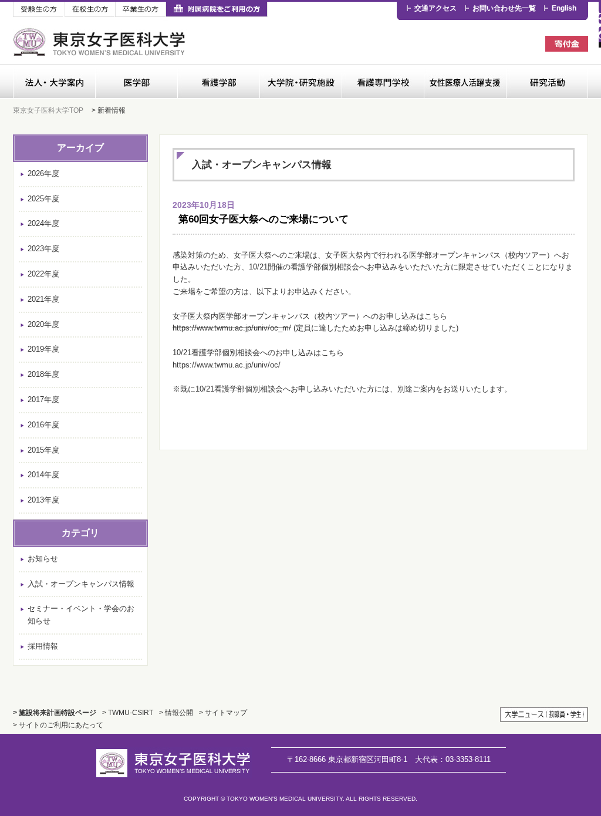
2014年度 (43, 474)
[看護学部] (218, 81)
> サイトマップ (223, 712)
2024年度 (43, 223)
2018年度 (43, 374)
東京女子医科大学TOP (48, 110)
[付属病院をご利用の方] (217, 10)
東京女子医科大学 (100, 42)
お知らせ (43, 558)
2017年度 (43, 399)
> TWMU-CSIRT (127, 712)
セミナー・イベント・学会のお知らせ (81, 614)
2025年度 (43, 198)
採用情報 (43, 646)
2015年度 (43, 450)
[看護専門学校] (383, 81)
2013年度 (43, 499)
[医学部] (136, 81)
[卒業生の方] (140, 10)
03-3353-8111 (453, 759)
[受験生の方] (39, 10)
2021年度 (43, 299)
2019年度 (43, 349)
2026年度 (43, 173)
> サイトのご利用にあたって (58, 725)
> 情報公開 (176, 712)
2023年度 (43, 248)
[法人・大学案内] (54, 81)
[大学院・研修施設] (300, 81)
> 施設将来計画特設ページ (54, 712)
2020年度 (43, 324)
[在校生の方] (90, 10)
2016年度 (43, 424)
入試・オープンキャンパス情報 (81, 583)
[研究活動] (547, 81)
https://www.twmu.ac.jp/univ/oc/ (227, 364)
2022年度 (43, 273)
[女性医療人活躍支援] (465, 81)
